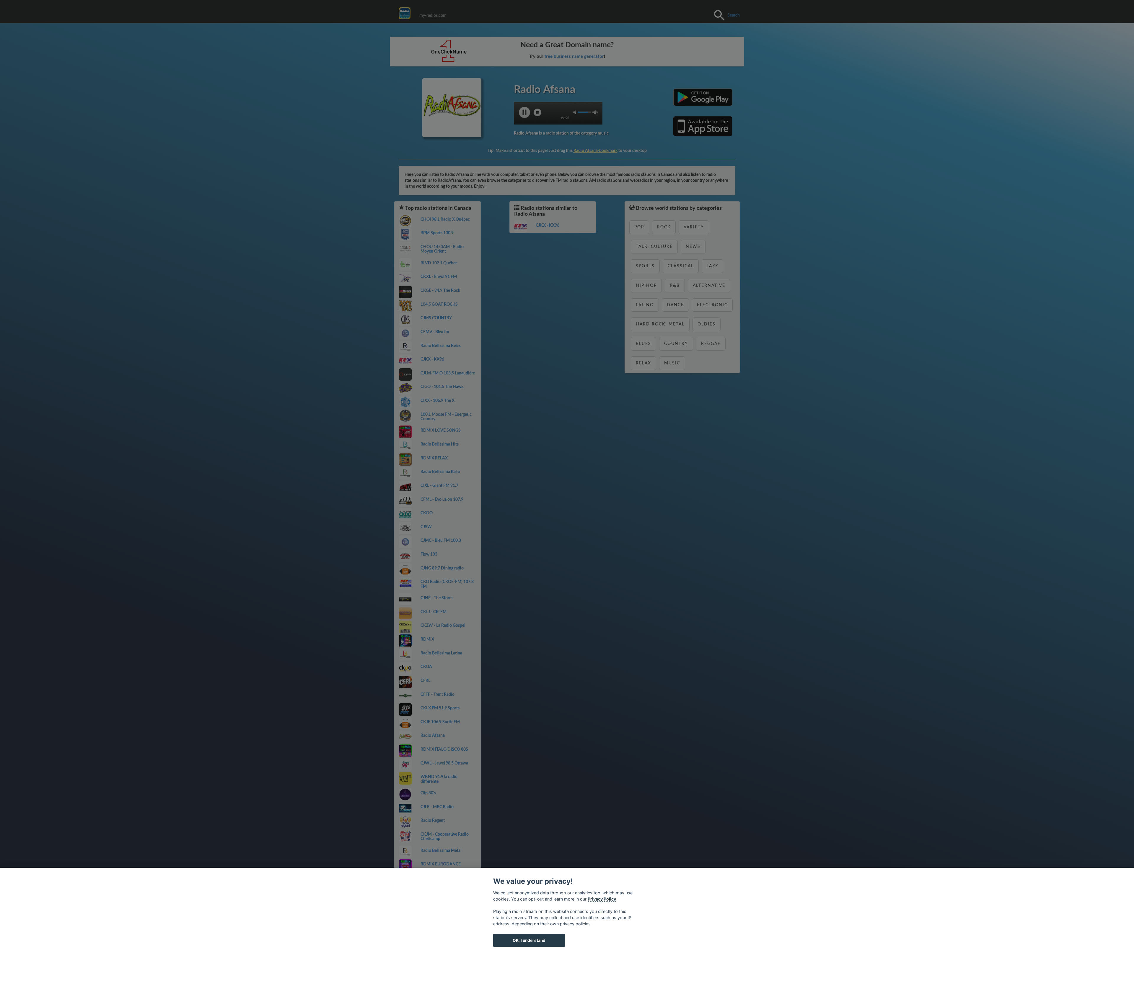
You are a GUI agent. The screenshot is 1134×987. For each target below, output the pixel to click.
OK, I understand (529, 940)
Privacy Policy (602, 898)
